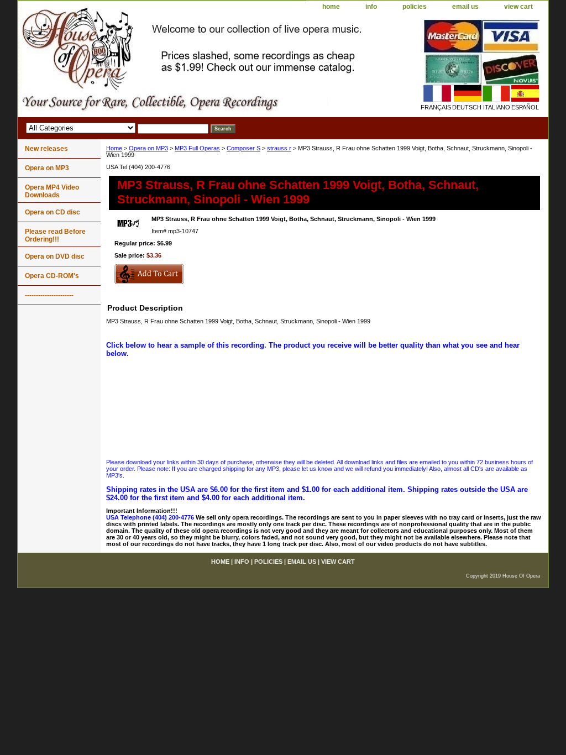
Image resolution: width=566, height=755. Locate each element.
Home (114, 148)
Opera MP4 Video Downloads (52, 191)
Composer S (243, 148)
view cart (518, 7)
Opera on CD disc (52, 212)
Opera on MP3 (148, 148)
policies (414, 7)
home (331, 7)
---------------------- (49, 295)
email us (465, 7)
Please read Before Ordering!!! (55, 235)
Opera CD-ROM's (52, 276)
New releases (46, 149)
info (371, 7)
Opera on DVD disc (55, 256)
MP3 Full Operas (197, 148)
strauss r (279, 148)
